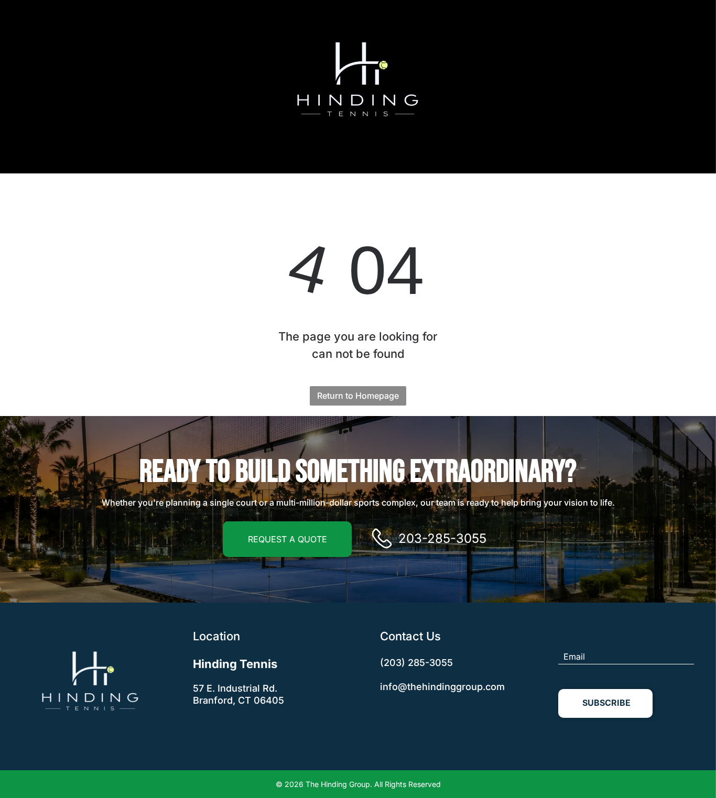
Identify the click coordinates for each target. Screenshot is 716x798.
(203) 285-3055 (416, 662)
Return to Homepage (358, 395)
